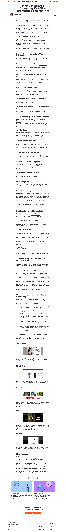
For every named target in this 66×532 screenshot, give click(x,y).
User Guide (40, 526)
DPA (50, 527)
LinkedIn (9, 526)
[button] (14, 1)
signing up (34, 472)
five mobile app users (26, 20)
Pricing (31, 1)
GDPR (51, 526)
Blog (39, 527)
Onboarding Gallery (42, 529)
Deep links (18, 237)
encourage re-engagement (33, 43)
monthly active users (43, 65)
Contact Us (51, 529)
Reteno (25, 459)
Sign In (47, 1)
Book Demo (56, 1)
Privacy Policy (52, 523)
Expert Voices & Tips (25, 1)
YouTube (9, 529)
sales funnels (29, 200)
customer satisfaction (35, 215)
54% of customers (27, 58)
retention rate (39, 238)
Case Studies (19, 1)
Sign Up (51, 1)
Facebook (9, 527)
